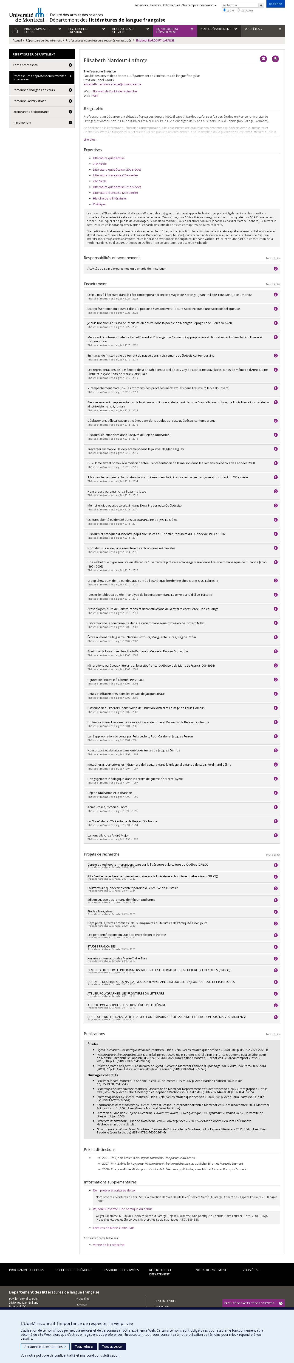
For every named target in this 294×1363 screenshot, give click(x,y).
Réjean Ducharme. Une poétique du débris (123, 1209)
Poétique (99, 204)
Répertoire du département (44, 40)
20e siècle (100, 164)
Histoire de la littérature (109, 198)
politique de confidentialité (55, 1355)
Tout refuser (84, 1346)
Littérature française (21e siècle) (115, 193)
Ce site (230, 10)
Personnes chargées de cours (34, 90)
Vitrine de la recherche (108, 1245)
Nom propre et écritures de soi (114, 1190)
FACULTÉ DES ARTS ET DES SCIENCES (249, 1303)
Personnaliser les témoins (45, 1346)
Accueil (17, 40)
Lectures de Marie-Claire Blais (113, 1228)
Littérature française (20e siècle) (115, 175)
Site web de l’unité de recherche (114, 91)
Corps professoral (25, 65)
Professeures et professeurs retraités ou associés (99, 40)
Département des (108, 20)
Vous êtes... (251, 1270)
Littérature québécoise (109, 158)
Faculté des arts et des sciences (76, 15)
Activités (81, 1305)
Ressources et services (121, 1270)
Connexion (206, 5)
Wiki (95, 96)
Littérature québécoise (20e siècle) (117, 169)
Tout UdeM (246, 10)
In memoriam (22, 122)
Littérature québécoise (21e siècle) (117, 187)
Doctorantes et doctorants (31, 112)
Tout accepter (112, 1346)
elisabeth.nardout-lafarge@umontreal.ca (112, 84)
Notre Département (211, 1270)
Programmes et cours (26, 1270)
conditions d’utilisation (103, 1355)
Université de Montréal (26, 15)
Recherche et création (73, 1270)
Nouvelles (82, 1299)
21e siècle (100, 181)
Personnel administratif (29, 101)
